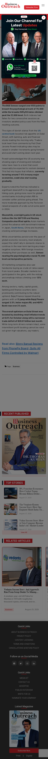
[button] (24, 76)
